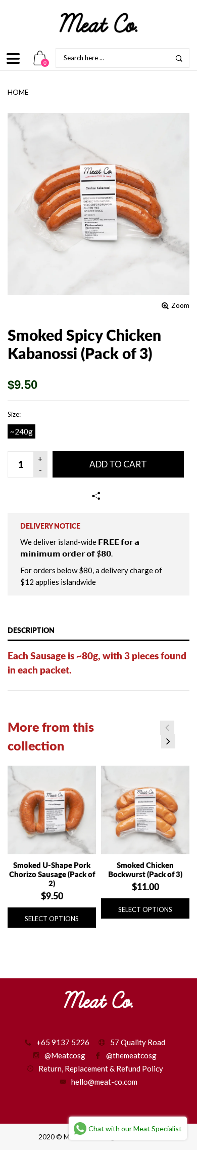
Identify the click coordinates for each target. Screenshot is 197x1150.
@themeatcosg (131, 1055)
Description (31, 630)
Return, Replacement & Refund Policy (100, 1068)
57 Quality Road (137, 1042)
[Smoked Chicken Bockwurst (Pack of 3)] (145, 810)
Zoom (180, 305)
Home (18, 92)
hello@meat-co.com (104, 1081)
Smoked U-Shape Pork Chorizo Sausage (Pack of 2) (52, 874)
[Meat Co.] (98, 23)
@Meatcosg (64, 1055)
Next (168, 741)
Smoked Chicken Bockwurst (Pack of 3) (145, 869)
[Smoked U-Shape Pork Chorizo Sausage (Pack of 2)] (52, 810)
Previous (167, 728)
